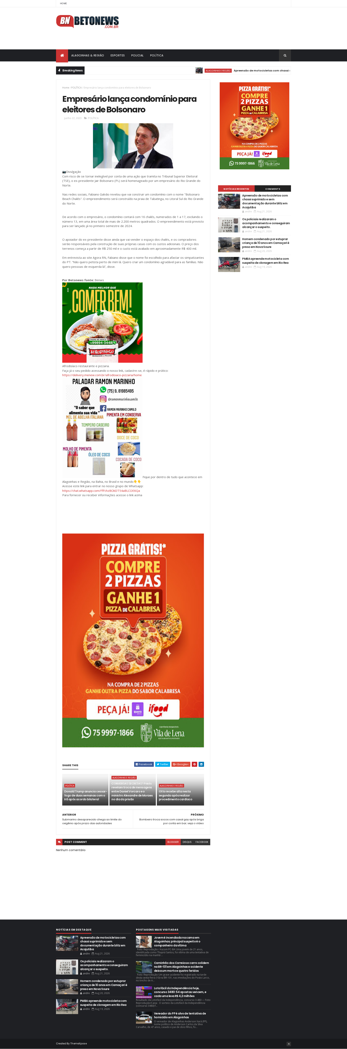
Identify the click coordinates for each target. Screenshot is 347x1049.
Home (63, 3)
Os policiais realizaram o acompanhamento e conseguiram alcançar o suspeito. (266, 223)
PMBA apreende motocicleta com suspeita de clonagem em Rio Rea (265, 261)
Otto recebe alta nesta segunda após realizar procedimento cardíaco (175, 795)
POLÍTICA (156, 55)
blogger (173, 842)
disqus (187, 842)
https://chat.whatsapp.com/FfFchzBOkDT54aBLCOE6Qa (101, 491)
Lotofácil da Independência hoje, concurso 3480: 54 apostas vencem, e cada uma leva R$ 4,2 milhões (180, 992)
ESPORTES (118, 55)
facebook (202, 842)
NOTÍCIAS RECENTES (236, 188)
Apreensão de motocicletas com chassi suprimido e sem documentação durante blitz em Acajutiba (265, 201)
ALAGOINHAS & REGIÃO (87, 55)
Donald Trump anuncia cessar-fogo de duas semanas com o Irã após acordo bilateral (85, 795)
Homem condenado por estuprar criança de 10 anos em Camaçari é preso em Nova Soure (265, 243)
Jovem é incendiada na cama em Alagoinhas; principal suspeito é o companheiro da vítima (177, 941)
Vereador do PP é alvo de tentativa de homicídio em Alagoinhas (180, 1015)
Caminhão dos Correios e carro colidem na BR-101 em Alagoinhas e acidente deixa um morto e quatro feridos (181, 967)
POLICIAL (137, 55)
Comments (272, 188)
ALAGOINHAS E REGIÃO (195, 70)
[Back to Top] (289, 1044)
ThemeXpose (78, 1043)
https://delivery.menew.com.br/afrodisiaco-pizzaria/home (102, 375)
